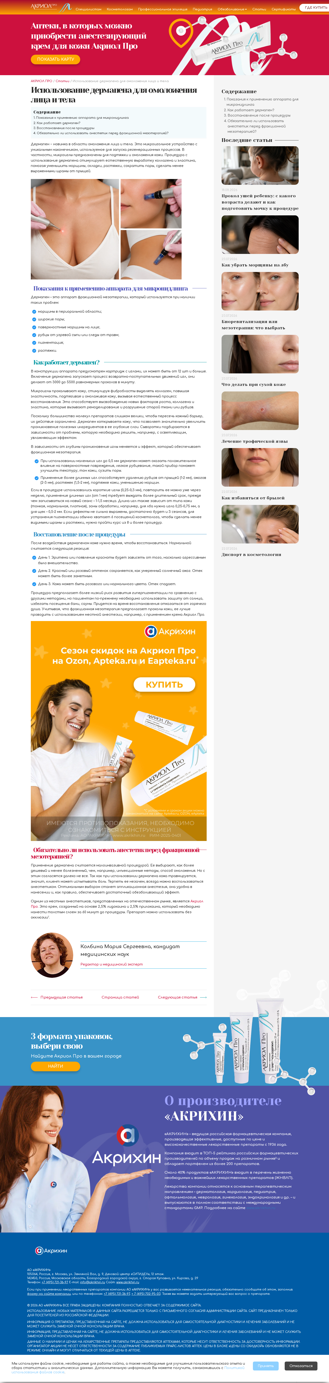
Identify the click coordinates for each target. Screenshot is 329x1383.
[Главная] (52, 9)
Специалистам (88, 9)
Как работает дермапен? (58, 123)
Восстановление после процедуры (65, 128)
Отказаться (301, 1366)
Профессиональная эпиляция (162, 9)
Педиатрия (202, 9)
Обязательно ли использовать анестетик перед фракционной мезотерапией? (102, 133)
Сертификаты (284, 9)
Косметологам (120, 9)
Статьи (259, 9)
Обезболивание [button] (231, 9)
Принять (266, 1366)
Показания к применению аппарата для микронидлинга (82, 117)
